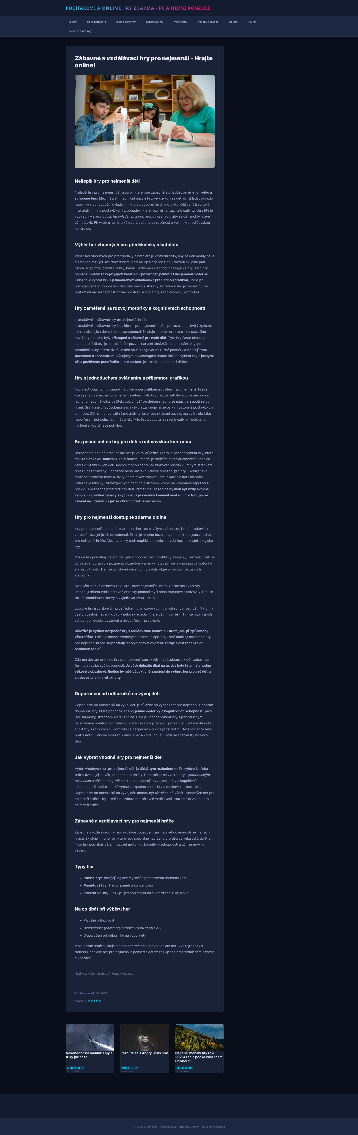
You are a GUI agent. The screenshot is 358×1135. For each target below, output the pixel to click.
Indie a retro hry (126, 21)
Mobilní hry (180, 21)
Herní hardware (96, 21)
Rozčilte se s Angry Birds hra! (144, 1053)
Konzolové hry (154, 21)
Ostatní (233, 21)
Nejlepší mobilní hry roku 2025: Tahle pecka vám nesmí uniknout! (199, 1057)
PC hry (252, 21)
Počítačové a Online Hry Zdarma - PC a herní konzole (138, 8)
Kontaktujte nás (122, 973)
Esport (73, 21)
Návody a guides (208, 21)
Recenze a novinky (80, 31)
